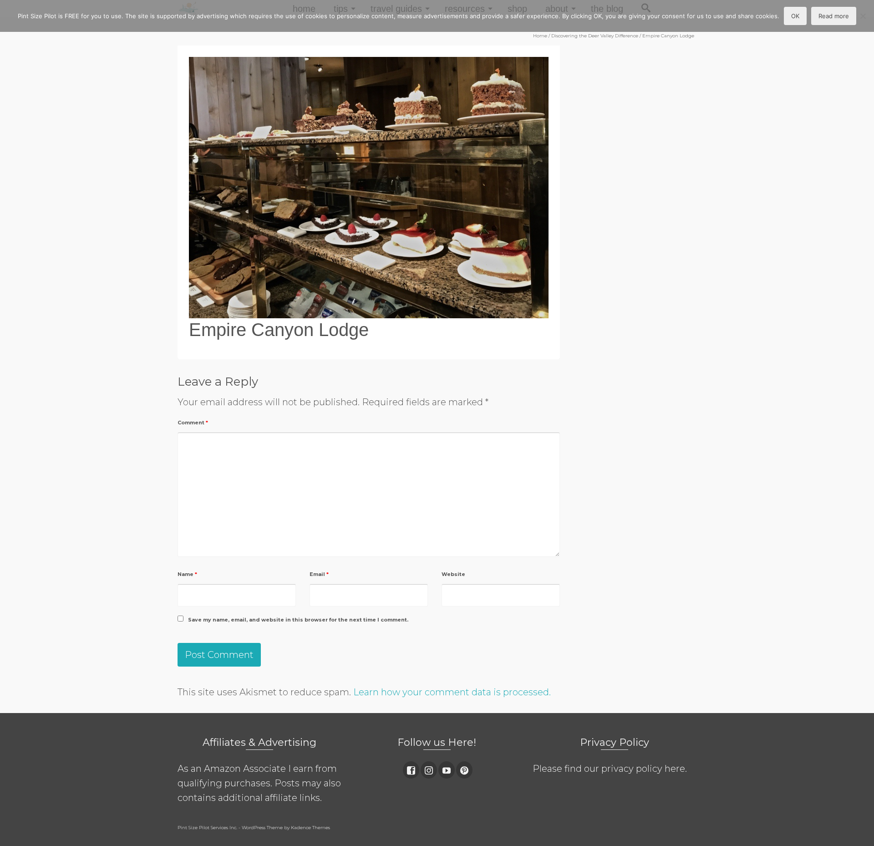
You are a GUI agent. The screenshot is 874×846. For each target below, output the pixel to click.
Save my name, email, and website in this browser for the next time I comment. (298, 620)
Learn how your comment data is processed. (452, 692)
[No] (862, 15)
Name (187, 574)
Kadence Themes (310, 828)
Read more (833, 16)
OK (795, 16)
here (675, 768)
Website (453, 574)
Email (319, 574)
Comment (193, 422)
